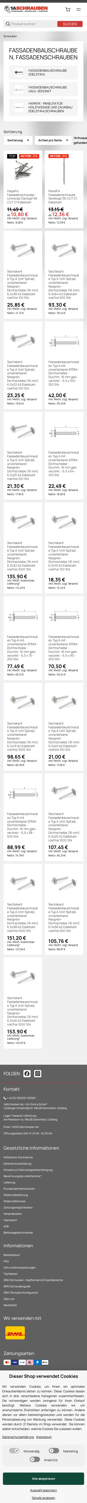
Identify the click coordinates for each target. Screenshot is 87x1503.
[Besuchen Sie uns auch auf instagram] (37, 1073)
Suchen (70, 24)
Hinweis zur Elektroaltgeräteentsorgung (28, 1170)
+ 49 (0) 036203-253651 (21, 1098)
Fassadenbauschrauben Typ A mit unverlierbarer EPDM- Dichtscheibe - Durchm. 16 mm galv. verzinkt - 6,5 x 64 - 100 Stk (63, 464)
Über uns (9, 1299)
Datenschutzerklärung (17, 1163)
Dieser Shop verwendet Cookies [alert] (43, 1376)
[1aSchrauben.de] (26, 9)
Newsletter (10, 1305)
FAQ (6, 1261)
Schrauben (10, 36)
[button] (23, 170)
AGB (6, 1226)
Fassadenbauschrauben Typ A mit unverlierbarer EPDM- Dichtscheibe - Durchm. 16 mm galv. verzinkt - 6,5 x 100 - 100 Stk (63, 373)
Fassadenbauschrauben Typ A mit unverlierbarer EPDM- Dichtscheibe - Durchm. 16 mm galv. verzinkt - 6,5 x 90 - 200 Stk (63, 648)
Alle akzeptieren (43, 1479)
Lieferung (9, 1182)
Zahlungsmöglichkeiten (18, 1207)
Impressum (10, 1220)
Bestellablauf (12, 1255)
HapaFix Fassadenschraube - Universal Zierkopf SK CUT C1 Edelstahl (22, 196)
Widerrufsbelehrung (16, 1195)
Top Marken (11, 1274)
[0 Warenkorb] (68, 10)
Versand (32, 218)
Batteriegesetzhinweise (18, 1232)
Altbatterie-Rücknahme (18, 1157)
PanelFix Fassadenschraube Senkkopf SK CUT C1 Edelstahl (62, 196)
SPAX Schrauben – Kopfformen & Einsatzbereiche (33, 1280)
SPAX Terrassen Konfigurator (21, 1292)
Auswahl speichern (43, 1490)
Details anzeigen (43, 1498)
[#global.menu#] (78, 10)
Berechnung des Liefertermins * (23, 1176)
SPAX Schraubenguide (17, 1286)
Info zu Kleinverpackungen (20, 1267)
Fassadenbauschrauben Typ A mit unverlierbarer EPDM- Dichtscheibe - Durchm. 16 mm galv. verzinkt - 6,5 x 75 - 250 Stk (22, 648)
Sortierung (15, 140)
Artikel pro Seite (50, 140)
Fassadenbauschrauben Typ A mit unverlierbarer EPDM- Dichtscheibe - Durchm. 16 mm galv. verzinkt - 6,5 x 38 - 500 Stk (22, 825)
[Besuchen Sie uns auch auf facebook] (27, 1073)
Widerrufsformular (15, 1201)
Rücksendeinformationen (19, 1189)
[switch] (14, 1450)
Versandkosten (13, 1214)
